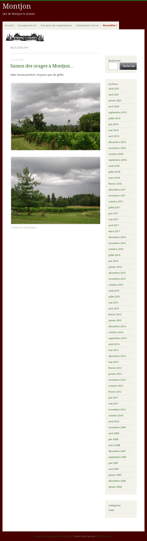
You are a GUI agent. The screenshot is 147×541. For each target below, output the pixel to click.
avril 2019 (114, 136)
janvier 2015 (115, 320)
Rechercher (115, 60)
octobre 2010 (116, 415)
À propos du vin (27, 25)
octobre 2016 (116, 249)
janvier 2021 (115, 100)
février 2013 (115, 368)
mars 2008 (114, 445)
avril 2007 (114, 469)
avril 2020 (114, 106)
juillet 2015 (114, 296)
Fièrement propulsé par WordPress (52, 536)
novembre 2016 (117, 243)
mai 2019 (113, 130)
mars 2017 (114, 231)
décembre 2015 (117, 273)
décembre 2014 (117, 326)
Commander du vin (87, 25)
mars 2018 (114, 177)
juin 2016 (113, 261)
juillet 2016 (114, 255)
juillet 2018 (114, 171)
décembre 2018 (117, 142)
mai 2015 (113, 302)
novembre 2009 (117, 427)
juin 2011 (113, 397)
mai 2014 (113, 350)
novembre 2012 (117, 379)
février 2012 (115, 391)
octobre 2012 (116, 385)
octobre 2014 (116, 332)
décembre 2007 (117, 451)
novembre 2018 (117, 148)
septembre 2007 (118, 457)
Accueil (9, 25)
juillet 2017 (114, 207)
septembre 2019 (118, 112)
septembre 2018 (118, 160)
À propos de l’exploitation (56, 25)
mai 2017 (113, 219)
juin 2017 (113, 213)
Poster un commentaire (24, 227)
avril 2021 (114, 94)
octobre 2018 (116, 154)
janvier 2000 (115, 486)
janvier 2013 (115, 374)
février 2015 (115, 314)
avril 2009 (114, 433)
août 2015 (114, 290)
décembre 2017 (117, 189)
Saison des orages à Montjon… (42, 66)
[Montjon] (73, 37)
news (111, 510)
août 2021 (114, 88)
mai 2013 (113, 362)
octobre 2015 (116, 284)
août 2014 (114, 344)
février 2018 (115, 183)
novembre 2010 (117, 409)
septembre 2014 (118, 338)
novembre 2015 (117, 278)
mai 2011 (113, 403)
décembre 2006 (117, 481)
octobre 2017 (116, 201)
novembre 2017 (117, 195)
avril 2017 (114, 225)
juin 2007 (113, 463)
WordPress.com (104, 536)
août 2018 (114, 166)
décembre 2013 (117, 356)
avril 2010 (114, 421)
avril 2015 (114, 308)
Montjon (16, 6)
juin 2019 (113, 124)
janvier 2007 (115, 475)
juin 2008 (113, 439)
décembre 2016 (117, 237)
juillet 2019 (114, 118)
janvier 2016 (115, 267)
